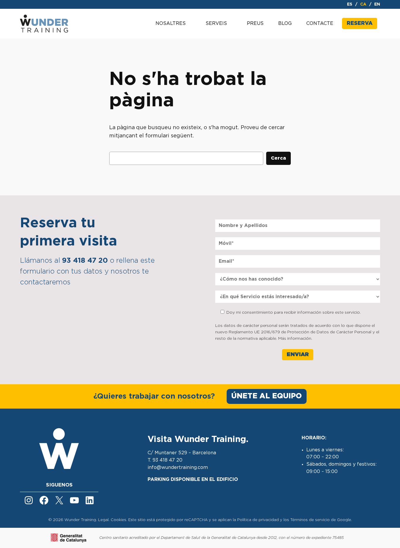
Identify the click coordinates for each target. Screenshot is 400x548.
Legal (103, 520)
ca (363, 4)
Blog (285, 23)
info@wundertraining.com (178, 467)
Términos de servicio (310, 520)
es (349, 4)
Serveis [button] (216, 23)
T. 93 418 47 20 (165, 460)
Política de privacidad (258, 520)
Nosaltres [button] (170, 23)
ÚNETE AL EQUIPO (266, 396)
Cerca (278, 158)
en (377, 4)
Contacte (319, 23)
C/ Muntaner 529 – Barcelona (182, 452)
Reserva (359, 23)
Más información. (295, 339)
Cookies (118, 520)
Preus (255, 23)
